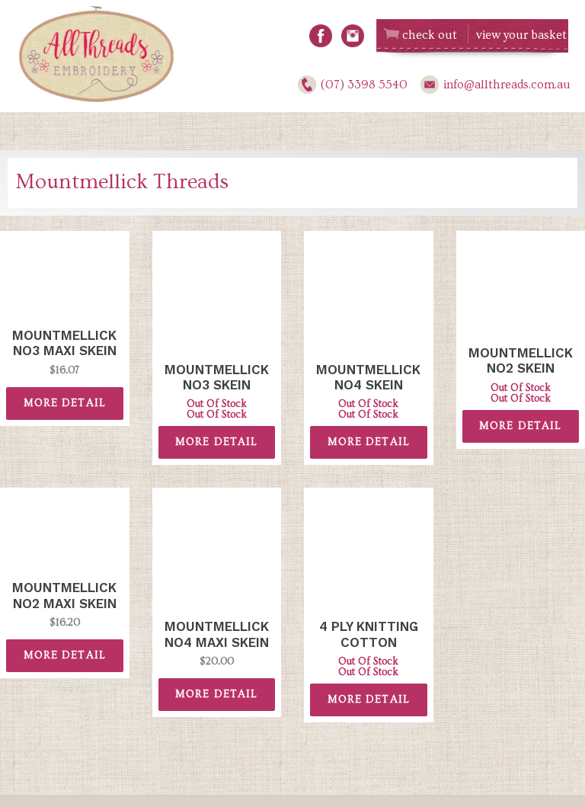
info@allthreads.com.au (507, 84)
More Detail (65, 403)
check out (429, 35)
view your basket (521, 35)
